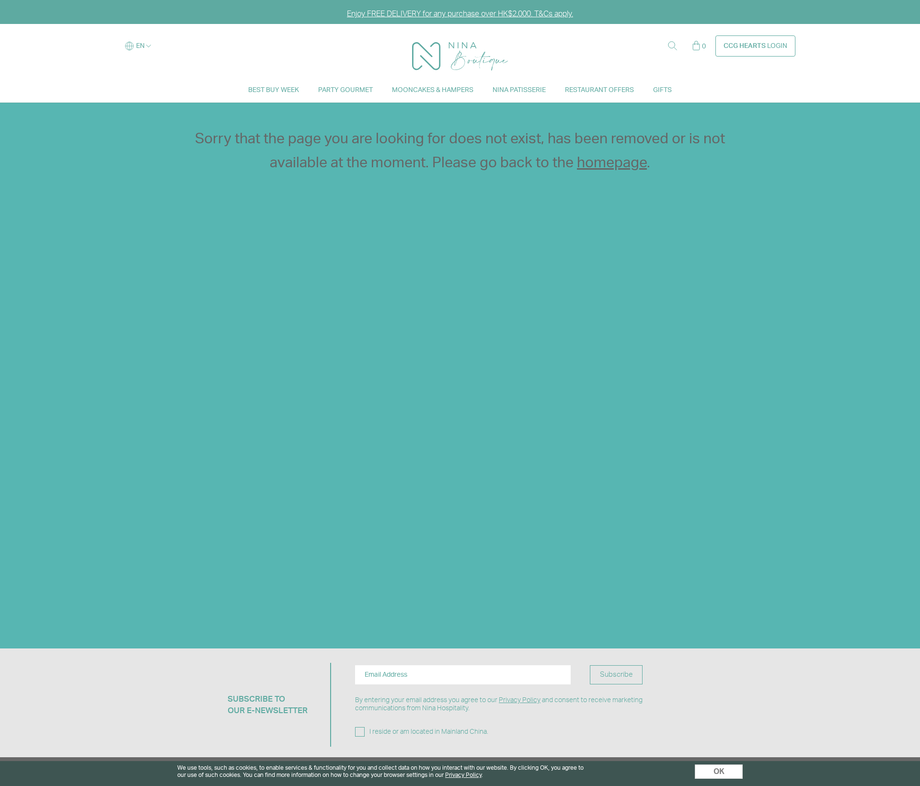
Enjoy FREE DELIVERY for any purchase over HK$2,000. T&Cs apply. (460, 14)
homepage (612, 163)
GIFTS (662, 90)
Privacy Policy (519, 700)
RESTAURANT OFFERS (599, 90)
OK (718, 771)
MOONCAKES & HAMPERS (432, 90)
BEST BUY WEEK (273, 90)
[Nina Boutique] (460, 46)
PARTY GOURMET (345, 90)
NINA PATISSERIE (519, 90)
